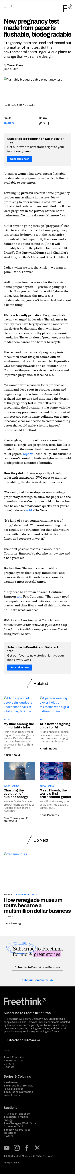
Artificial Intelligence (17, 1113)
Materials (10, 1133)
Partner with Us (13, 1060)
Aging (7, 719)
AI (41, 719)
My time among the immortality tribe (19, 725)
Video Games (47, 786)
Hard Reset (11, 1082)
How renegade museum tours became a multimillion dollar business (37, 905)
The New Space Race (17, 1129)
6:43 (10, 916)
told (29, 510)
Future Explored (13, 1089)
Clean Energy (11, 786)
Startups (9, 123)
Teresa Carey (15, 65)
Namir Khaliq (12, 755)
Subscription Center (35, 980)
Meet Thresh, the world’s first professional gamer (55, 794)
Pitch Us (9, 1067)
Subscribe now (19, 159)
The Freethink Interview (18, 1085)
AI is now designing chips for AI (55, 725)
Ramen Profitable (26, 894)
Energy (8, 1120)
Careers (9, 1063)
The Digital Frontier (16, 1117)
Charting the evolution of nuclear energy (16, 794)
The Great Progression (18, 1092)
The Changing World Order (20, 1123)
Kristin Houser (49, 748)
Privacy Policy (11, 1162)
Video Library (12, 1095)
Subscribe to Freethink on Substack (37, 967)
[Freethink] (68, 8)
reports (28, 454)
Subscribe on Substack (21, 1040)
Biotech (8, 1136)
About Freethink (14, 1057)
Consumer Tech (14, 1126)
